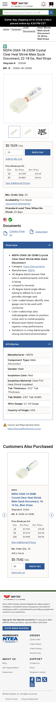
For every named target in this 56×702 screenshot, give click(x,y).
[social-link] (33, 679)
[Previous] (4, 515)
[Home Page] (22, 4)
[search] (51, 12)
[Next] (52, 515)
